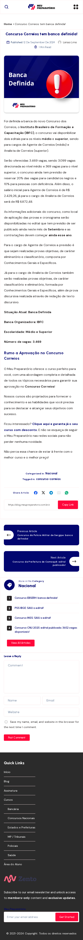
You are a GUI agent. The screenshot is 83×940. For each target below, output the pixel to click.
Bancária (13, 809)
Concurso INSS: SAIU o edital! (33, 617)
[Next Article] (41, 561)
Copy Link (68, 504)
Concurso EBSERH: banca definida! (36, 598)
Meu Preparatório (15, 909)
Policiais (13, 846)
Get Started (66, 917)
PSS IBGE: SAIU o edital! (29, 608)
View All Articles (20, 642)
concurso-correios (48, 479)
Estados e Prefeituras (21, 827)
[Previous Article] (41, 535)
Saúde (12, 855)
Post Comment (16, 737)
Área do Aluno (13, 864)
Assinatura (10, 790)
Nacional (51, 473)
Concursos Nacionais (21, 818)
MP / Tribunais (16, 836)
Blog (6, 781)
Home (8, 24)
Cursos (8, 799)
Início (7, 772)
